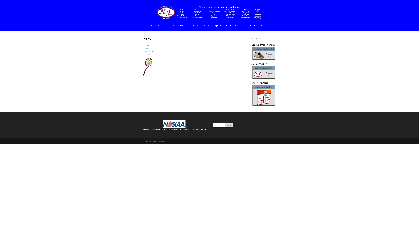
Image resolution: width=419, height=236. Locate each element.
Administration (164, 26)
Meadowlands (150, 51)
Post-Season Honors (258, 26)
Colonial (147, 45)
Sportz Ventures (159, 141)
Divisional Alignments (181, 26)
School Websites (231, 26)
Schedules (197, 26)
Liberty (147, 48)
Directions (208, 26)
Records (244, 26)
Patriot (147, 54)
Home (152, 26)
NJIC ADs (218, 26)
